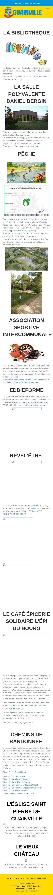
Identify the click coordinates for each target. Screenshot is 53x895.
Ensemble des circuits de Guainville (18, 793)
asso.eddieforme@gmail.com (33, 405)
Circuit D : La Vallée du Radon (16, 782)
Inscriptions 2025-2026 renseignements (20, 382)
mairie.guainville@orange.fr (26, 891)
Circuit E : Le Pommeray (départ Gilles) (20, 785)
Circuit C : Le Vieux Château (15, 779)
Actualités (17, 4)
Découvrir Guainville (32, 4)
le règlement (33, 146)
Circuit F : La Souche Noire (15, 790)
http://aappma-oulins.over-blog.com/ (19, 230)
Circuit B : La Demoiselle (14, 776)
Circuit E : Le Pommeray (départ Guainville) (22, 788)
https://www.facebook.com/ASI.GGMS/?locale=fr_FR (26, 379)
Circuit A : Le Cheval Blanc (14, 772)
